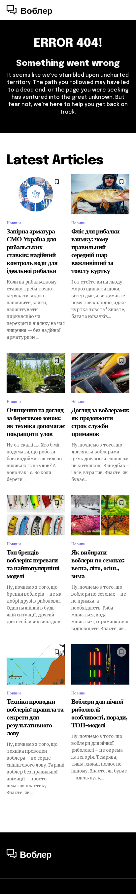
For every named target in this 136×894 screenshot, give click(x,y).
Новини (14, 223)
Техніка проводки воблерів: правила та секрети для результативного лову (35, 717)
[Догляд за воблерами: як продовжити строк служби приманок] (100, 373)
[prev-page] (11, 808)
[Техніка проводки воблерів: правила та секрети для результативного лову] (36, 664)
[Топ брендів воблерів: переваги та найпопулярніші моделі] (36, 515)
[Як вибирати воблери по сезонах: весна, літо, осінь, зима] (100, 515)
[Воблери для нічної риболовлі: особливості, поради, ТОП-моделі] (100, 664)
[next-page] (125, 808)
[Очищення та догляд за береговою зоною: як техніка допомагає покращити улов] (36, 373)
